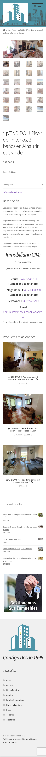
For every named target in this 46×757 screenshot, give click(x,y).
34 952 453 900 (30, 301)
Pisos (14, 30)
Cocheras (10, 685)
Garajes (9, 695)
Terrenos (10, 714)
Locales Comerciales (15, 700)
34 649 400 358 (32, 290)
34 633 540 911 (28, 279)
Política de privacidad (12, 739)
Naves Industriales (14, 705)
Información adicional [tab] (12, 192)
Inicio (8, 30)
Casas (8, 680)
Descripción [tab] (8, 184)
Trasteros (10, 719)
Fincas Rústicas (13, 690)
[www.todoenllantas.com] (23, 593)
